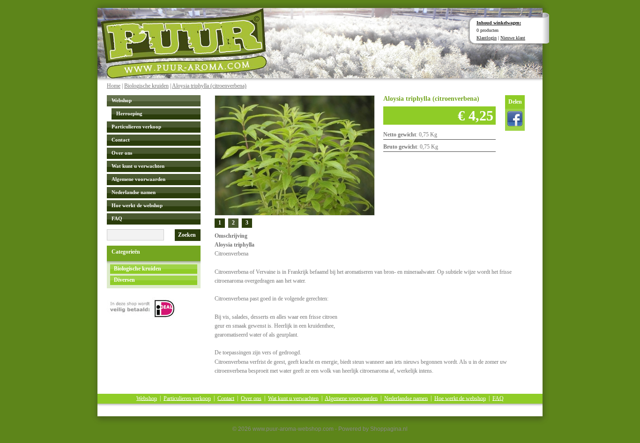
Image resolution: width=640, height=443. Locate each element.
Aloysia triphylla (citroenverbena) (209, 86)
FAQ (117, 218)
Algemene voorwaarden (138, 179)
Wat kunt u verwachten (138, 166)
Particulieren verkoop (136, 126)
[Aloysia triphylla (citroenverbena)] (294, 154)
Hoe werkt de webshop (137, 205)
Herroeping (129, 113)
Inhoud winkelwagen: (498, 22)
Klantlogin (486, 37)
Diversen (124, 280)
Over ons (122, 153)
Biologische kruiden (146, 86)
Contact (121, 140)
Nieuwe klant (512, 37)
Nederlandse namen (134, 192)
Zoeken (187, 235)
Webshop (122, 100)
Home (113, 86)
